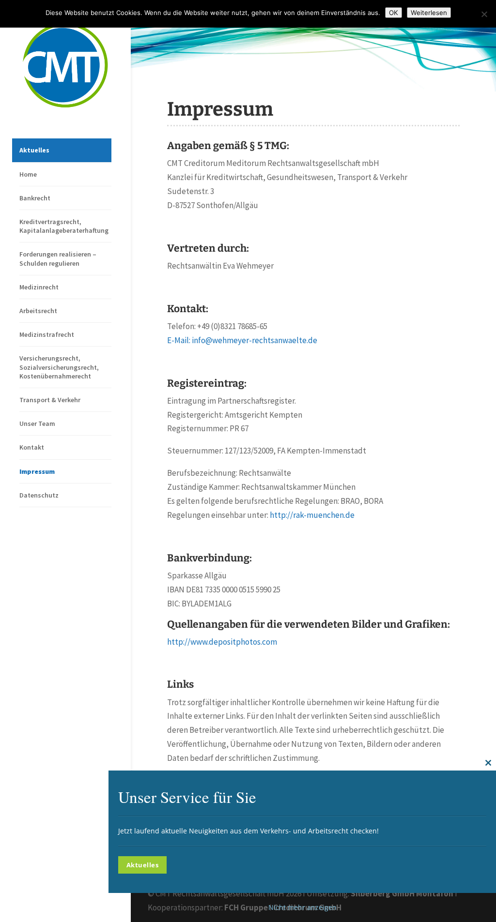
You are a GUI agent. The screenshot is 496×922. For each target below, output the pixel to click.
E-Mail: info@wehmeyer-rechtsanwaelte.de (242, 340)
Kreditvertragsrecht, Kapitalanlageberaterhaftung (63, 226)
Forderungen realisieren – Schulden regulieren (57, 258)
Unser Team (37, 423)
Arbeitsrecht (38, 310)
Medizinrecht (39, 287)
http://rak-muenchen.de (312, 515)
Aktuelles (34, 150)
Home (28, 174)
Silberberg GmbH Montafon (402, 893)
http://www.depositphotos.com (222, 641)
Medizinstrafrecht (46, 334)
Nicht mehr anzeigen (302, 907)
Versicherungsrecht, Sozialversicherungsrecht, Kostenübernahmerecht (59, 367)
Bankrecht (34, 198)
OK (393, 12)
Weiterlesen (429, 12)
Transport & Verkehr (49, 399)
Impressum (37, 471)
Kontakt (31, 447)
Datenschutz (39, 495)
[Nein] (484, 14)
